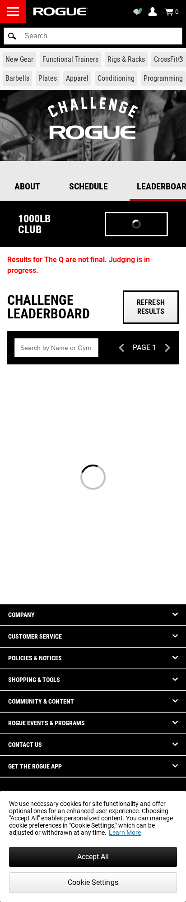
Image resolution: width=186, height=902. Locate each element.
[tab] (93, 166)
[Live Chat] (139, 11)
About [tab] (27, 186)
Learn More (125, 832)
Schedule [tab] (88, 186)
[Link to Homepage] (60, 11)
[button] (12, 36)
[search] (93, 36)
